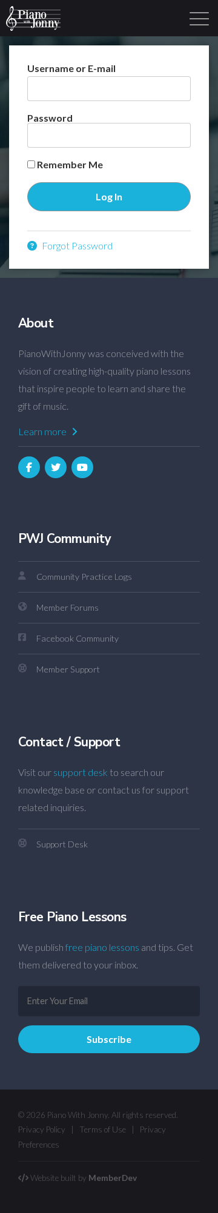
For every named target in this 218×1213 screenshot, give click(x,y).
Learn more (43, 431)
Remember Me (69, 164)
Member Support (68, 669)
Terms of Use (102, 1129)
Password (50, 117)
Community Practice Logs (84, 576)
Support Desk (62, 844)
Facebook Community (77, 638)
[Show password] (171, 135)
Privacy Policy (41, 1129)
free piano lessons (102, 947)
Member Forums (67, 607)
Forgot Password (76, 245)
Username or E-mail (71, 68)
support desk (80, 772)
